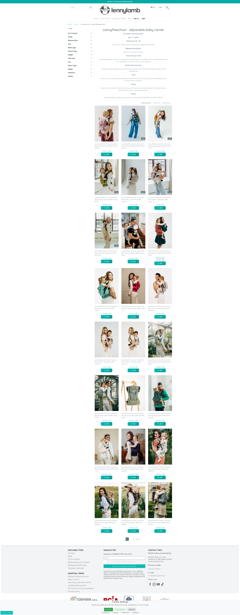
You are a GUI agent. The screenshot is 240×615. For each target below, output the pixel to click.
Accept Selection (120, 609)
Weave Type (72, 51)
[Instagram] (154, 584)
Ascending (157, 103)
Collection (71, 73)
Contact (71, 553)
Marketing (136, 612)
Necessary (106, 612)
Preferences (125, 612)
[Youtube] (158, 584)
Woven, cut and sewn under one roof (120, 1)
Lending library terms (77, 585)
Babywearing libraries (77, 565)
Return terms (73, 579)
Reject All (132, 609)
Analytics (115, 612)
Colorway (71, 58)
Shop (96, 18)
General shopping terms (78, 576)
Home (70, 24)
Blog (129, 18)
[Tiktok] (162, 584)
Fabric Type (72, 65)
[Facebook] (150, 584)
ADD (107, 154)
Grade (70, 37)
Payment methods (76, 568)
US (154, 7)
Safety (70, 76)
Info (69, 62)
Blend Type (72, 48)
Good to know (105, 18)
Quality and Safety (119, 18)
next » (138, 539)
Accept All (108, 609)
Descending (166, 103)
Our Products (72, 33)
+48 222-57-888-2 (154, 569)
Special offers (73, 40)
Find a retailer (74, 559)
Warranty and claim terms (79, 582)
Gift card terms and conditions (81, 588)
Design (70, 69)
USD (160, 7)
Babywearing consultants (79, 562)
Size (69, 44)
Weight (70, 55)
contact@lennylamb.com (157, 576)
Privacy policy (74, 591)
